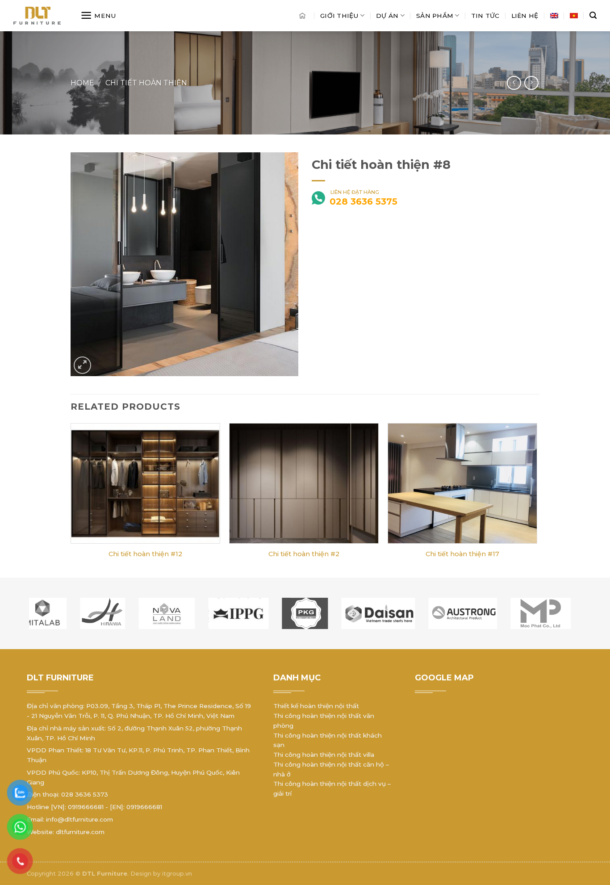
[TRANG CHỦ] (304, 16)
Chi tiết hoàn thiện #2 (303, 554)
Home (82, 83)
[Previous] (71, 499)
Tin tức (485, 15)
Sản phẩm (434, 15)
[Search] (593, 16)
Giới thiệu (339, 15)
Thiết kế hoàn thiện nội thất (316, 705)
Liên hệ (525, 15)
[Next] (536, 499)
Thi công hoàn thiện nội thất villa (323, 754)
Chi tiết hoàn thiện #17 (462, 554)
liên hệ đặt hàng (355, 198)
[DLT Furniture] (46, 15)
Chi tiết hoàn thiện (146, 83)
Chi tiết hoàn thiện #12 (145, 554)
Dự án (387, 15)
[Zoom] (82, 365)
